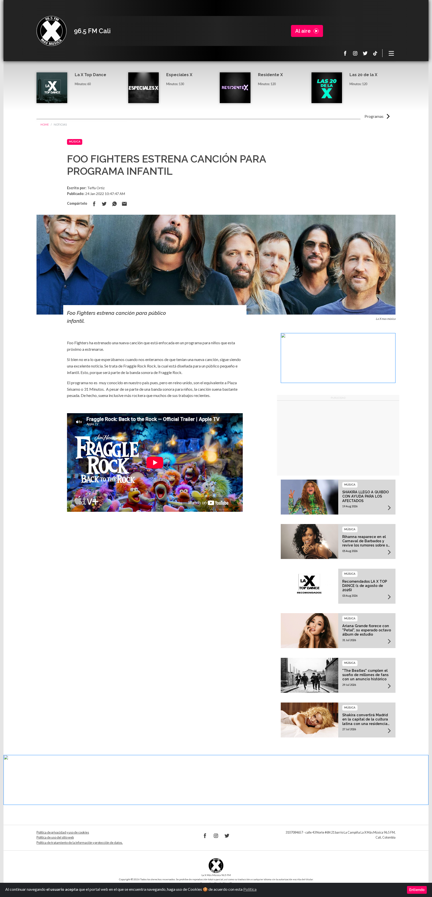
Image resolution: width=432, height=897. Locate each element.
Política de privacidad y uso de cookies (62, 832)
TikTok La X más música (375, 53)
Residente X (270, 74)
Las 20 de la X (363, 74)
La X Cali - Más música (51, 31)
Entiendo (416, 890)
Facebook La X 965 (345, 53)
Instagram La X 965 (355, 53)
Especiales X (179, 74)
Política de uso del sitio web (55, 837)
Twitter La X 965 (365, 53)
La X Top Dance (90, 74)
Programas (374, 116)
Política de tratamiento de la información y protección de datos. (79, 843)
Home (44, 124)
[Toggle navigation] (392, 53)
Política (249, 889)
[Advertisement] (338, 438)
